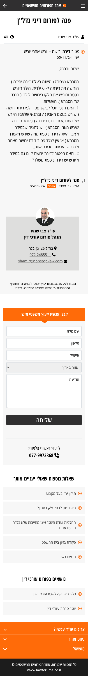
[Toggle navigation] (83, 5)
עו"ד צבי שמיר (68, 36)
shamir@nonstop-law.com (40, 260)
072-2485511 (40, 254)
